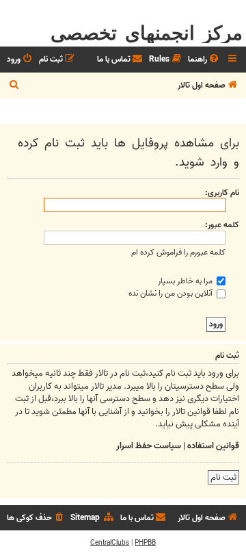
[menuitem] (204, 60)
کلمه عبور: (222, 224)
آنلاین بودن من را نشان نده (171, 293)
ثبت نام (223, 477)
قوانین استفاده (213, 446)
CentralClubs (109, 542)
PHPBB (145, 542)
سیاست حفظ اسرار (148, 446)
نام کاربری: (222, 192)
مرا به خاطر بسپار (186, 280)
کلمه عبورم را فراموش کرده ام (178, 252)
